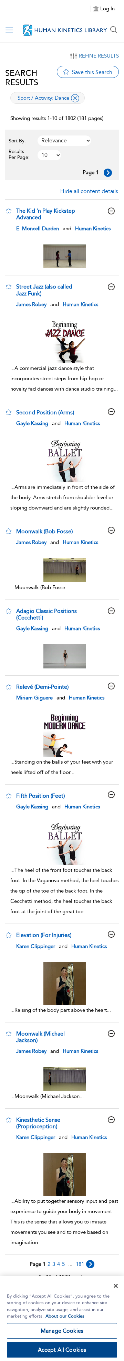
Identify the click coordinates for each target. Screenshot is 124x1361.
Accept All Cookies (62, 1350)
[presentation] (64, 256)
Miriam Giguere (34, 698)
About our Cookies (64, 1316)
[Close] (115, 1285)
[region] (62, 1318)
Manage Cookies (62, 1331)
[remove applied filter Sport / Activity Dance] (75, 98)
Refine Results (99, 56)
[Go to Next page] (108, 173)
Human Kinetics (93, 228)
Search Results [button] (21, 77)
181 (80, 1264)
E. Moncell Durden (37, 228)
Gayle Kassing (32, 423)
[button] (8, 210)
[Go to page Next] (90, 1264)
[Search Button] (113, 29)
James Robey (31, 304)
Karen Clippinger (35, 946)
